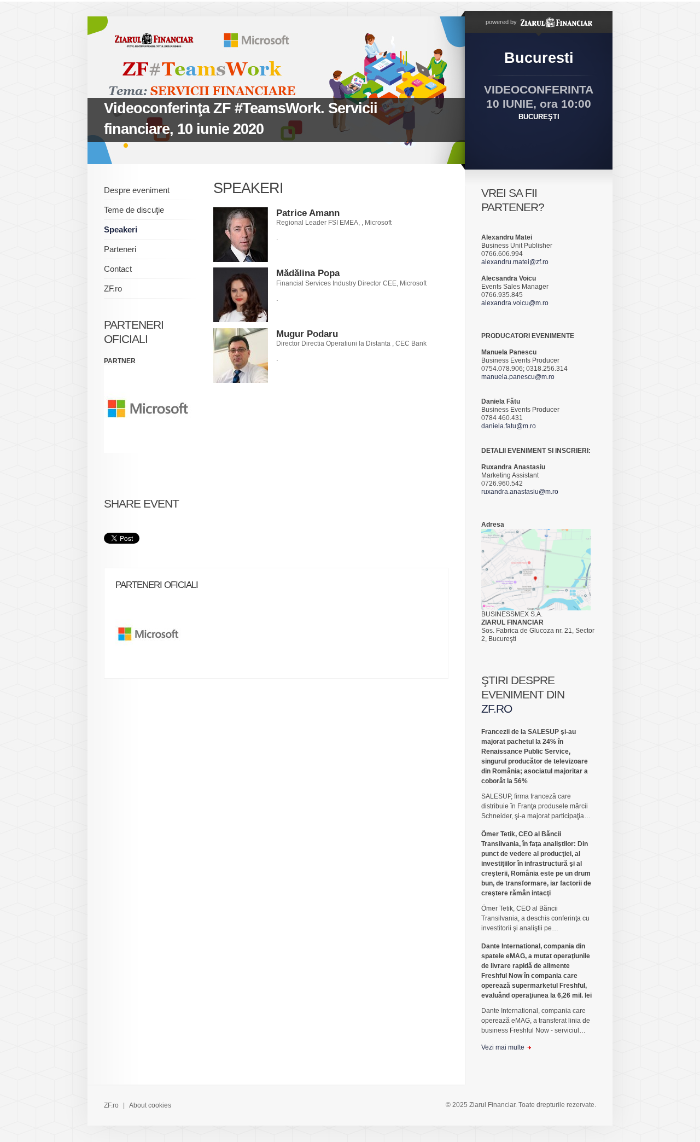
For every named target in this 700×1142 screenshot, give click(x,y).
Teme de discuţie (134, 209)
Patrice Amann (308, 213)
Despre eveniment (137, 190)
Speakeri (120, 229)
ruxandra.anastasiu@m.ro (519, 492)
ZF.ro (113, 288)
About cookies (150, 1105)
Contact (118, 268)
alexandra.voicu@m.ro (515, 303)
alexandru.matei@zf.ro (515, 262)
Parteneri (120, 249)
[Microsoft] (153, 638)
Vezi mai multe (502, 1047)
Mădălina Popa (308, 273)
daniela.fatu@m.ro (508, 426)
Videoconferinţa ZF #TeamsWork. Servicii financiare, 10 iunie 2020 (240, 118)
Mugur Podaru (307, 334)
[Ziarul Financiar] (555, 22)
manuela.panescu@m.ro (518, 377)
